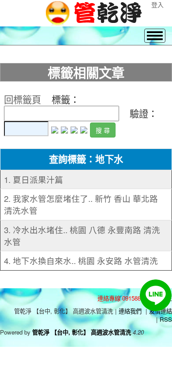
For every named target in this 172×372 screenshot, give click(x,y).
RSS (166, 319)
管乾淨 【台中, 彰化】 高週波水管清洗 (81, 332)
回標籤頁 (22, 99)
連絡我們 (130, 311)
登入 (157, 4)
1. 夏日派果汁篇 (33, 179)
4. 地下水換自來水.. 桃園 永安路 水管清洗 (81, 260)
